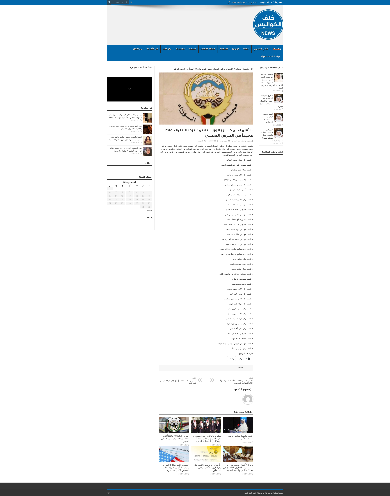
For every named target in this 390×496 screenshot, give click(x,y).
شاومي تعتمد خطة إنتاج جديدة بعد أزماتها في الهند (178, 380)
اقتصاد (224, 48)
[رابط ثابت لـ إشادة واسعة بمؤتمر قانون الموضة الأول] (238, 432)
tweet (240, 367)
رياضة (246, 48)
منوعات (167, 48)
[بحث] (109, 2)
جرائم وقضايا (208, 48)
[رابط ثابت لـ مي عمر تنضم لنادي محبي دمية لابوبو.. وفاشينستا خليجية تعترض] (147, 133)
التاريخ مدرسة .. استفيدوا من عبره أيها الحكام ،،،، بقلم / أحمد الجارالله (271, 101)
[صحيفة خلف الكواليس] (268, 37)
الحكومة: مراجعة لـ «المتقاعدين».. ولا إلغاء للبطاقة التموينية (236, 380)
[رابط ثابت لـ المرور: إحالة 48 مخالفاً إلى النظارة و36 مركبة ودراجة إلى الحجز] (174, 432)
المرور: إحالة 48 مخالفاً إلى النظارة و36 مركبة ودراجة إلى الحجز (175, 438)
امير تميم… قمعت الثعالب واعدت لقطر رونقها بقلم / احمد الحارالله (272, 135)
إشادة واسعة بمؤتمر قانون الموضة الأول (242, 2)
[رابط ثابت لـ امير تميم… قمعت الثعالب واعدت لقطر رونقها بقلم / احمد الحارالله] (278, 137)
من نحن (137, 48)
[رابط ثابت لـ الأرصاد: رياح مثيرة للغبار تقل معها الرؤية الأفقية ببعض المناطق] (206, 461)
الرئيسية (246, 69)
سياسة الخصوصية (271, 56)
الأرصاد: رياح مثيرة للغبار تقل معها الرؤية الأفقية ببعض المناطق (207, 467)
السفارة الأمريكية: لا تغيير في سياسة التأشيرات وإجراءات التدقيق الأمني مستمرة (175, 467)
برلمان (235, 48)
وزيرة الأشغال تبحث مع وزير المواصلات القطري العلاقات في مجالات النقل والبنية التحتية (238, 467)
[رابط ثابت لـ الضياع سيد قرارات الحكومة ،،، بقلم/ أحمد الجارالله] (278, 121)
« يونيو (149, 210)
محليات (277, 48)
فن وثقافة (152, 48)
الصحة (192, 48)
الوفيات (180, 48)
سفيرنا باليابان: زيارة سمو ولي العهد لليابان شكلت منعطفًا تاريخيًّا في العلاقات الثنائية (206, 438)
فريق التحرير (236, 141)
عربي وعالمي (261, 48)
